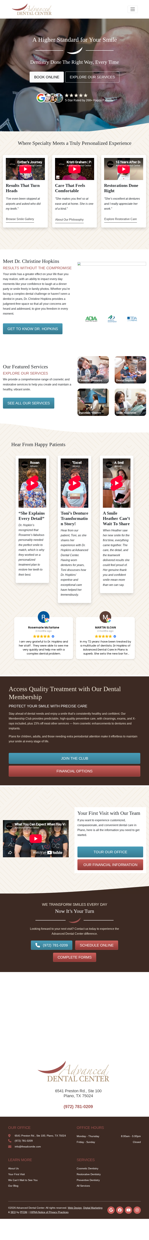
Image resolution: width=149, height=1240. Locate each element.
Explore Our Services (92, 77)
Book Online (46, 77)
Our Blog (13, 1185)
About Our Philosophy (69, 219)
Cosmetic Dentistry (87, 1168)
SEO (13, 1212)
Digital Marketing (92, 1207)
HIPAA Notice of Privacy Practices (49, 1212)
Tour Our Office (110, 852)
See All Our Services (28, 403)
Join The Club (74, 758)
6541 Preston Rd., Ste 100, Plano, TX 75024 (40, 1135)
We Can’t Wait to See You (23, 1180)
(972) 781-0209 (55, 945)
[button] (83, 319)
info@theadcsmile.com (28, 1146)
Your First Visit (16, 1174)
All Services (83, 1185)
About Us (13, 1168)
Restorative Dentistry (89, 1174)
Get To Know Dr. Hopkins (32, 329)
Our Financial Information (110, 865)
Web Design (75, 1207)
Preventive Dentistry (88, 1180)
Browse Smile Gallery (20, 219)
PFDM (23, 1212)
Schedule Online (97, 945)
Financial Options (74, 771)
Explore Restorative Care (120, 219)
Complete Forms (75, 957)
